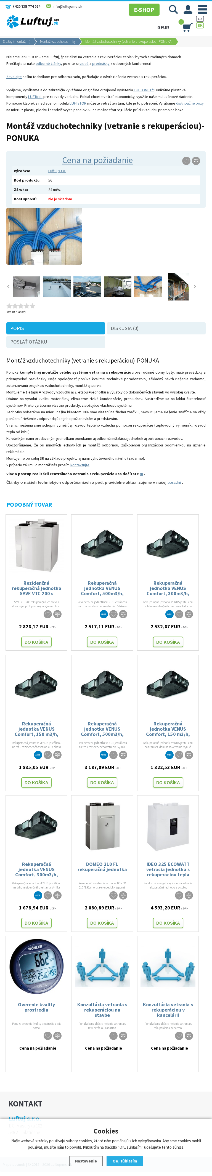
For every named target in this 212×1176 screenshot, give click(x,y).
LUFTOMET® (143, 89)
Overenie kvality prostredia (36, 1007)
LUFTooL (35, 96)
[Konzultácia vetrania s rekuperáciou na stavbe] (102, 992)
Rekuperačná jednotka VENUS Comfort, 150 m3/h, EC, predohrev (37, 728)
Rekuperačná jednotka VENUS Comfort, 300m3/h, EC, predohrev (168, 588)
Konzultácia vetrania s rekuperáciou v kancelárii (168, 1009)
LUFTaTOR (78, 103)
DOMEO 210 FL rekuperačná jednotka (102, 866)
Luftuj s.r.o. (57, 170)
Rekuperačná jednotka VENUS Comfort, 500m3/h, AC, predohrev (102, 588)
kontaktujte (79, 464)
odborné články (48, 63)
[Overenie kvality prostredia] (36, 992)
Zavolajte (14, 76)
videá (84, 63)
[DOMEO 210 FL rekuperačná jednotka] (102, 852)
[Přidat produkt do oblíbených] (186, 161)
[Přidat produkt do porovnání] (196, 161)
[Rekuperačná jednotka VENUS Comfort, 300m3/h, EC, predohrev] (168, 571)
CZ (200, 18)
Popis (17, 328)
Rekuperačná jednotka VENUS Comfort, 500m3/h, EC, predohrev (102, 728)
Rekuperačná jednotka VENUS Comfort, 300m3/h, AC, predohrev (36, 869)
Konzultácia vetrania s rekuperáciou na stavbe (102, 1009)
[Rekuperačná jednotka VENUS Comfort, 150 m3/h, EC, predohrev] (36, 711)
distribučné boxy (190, 103)
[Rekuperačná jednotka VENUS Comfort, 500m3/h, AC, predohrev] (102, 571)
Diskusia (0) (125, 328)
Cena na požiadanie (97, 160)
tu (141, 473)
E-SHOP (144, 10)
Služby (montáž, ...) (16, 41)
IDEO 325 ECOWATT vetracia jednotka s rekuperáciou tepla (168, 869)
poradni (174, 482)
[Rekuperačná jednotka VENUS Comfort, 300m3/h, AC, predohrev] (36, 852)
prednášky (101, 63)
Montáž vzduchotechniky (58, 41)
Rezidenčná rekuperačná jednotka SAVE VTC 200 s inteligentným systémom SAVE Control (36, 588)
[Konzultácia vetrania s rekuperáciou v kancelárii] (168, 992)
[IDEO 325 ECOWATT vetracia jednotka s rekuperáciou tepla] (168, 852)
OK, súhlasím (125, 1161)
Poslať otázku (28, 342)
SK (200, 25)
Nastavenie (86, 1161)
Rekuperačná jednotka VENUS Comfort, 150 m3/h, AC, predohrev (168, 728)
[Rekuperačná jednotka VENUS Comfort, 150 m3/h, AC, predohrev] (168, 711)
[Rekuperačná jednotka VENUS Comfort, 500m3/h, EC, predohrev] (102, 711)
